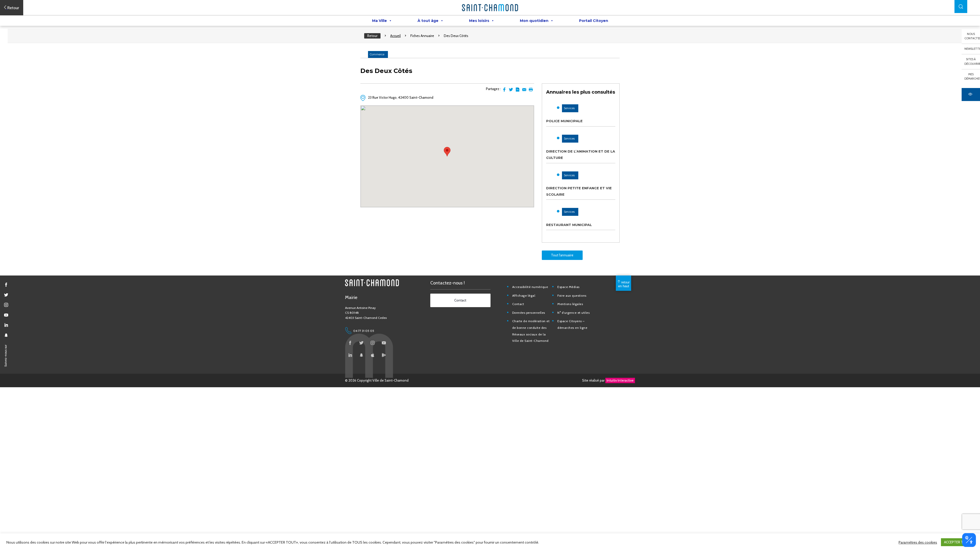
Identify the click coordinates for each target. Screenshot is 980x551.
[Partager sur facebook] (504, 89)
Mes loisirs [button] (479, 20)
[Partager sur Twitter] (511, 89)
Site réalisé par (608, 380)
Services (569, 108)
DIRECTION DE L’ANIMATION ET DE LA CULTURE (580, 154)
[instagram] (6, 305)
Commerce (377, 54)
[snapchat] (6, 335)
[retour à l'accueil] (490, 7)
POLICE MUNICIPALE (564, 121)
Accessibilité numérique (530, 287)
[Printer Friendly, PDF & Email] (518, 89)
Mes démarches (972, 76)
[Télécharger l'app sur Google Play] (384, 355)
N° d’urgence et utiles (573, 313)
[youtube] (6, 315)
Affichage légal (523, 295)
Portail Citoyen (593, 20)
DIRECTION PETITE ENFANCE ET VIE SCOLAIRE (579, 191)
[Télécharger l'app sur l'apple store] (373, 355)
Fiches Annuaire (422, 36)
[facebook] (6, 285)
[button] (960, 6)
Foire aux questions (571, 295)
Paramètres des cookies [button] (918, 542)
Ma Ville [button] (379, 20)
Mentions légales (570, 304)
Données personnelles (528, 313)
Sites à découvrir (972, 61)
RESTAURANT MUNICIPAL (569, 225)
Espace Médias (568, 287)
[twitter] (6, 295)
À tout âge (428, 20)
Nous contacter (972, 36)
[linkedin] (6, 325)
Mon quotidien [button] (534, 20)
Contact (518, 304)
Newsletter (972, 49)
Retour (372, 36)
